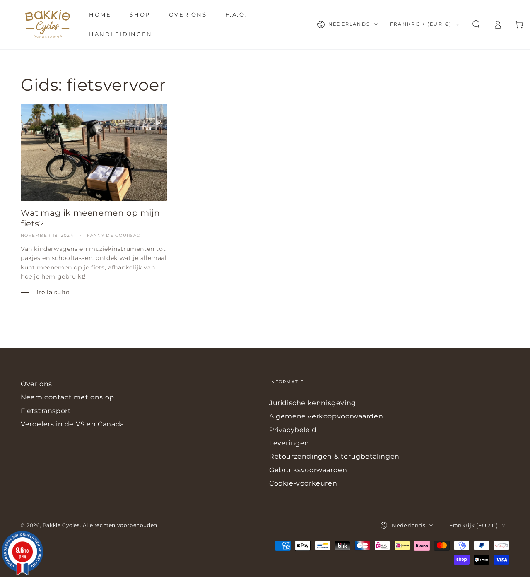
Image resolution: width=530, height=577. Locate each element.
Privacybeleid (293, 430)
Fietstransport (46, 411)
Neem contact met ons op (67, 397)
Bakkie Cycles (61, 525)
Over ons (36, 384)
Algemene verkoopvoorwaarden (326, 416)
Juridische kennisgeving (312, 403)
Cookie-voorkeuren (303, 483)
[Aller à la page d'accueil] (48, 24)
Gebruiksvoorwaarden (308, 470)
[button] (476, 24)
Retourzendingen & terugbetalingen (334, 456)
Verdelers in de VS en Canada (72, 424)
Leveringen (289, 443)
